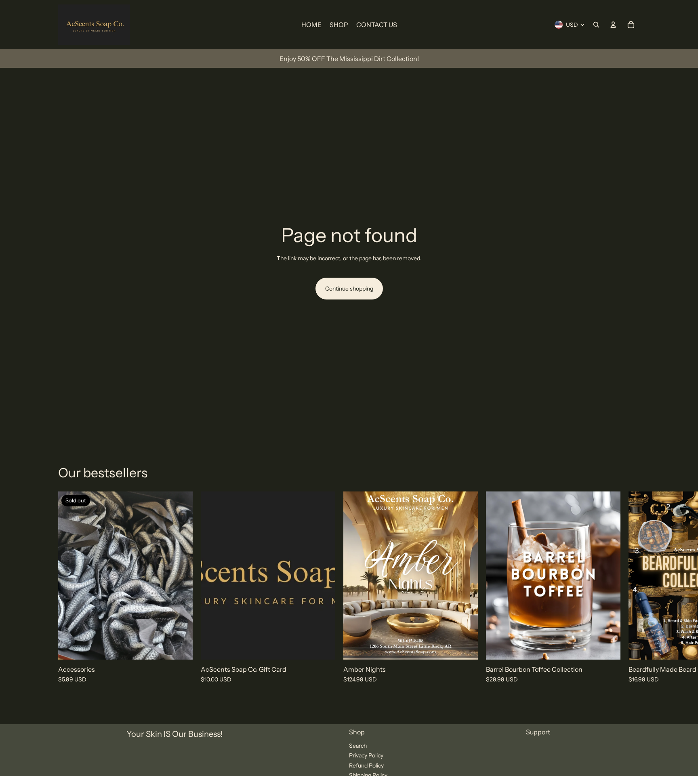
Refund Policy (366, 765)
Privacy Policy (366, 755)
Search (358, 745)
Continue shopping (349, 288)
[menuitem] (311, 25)
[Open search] (596, 25)
